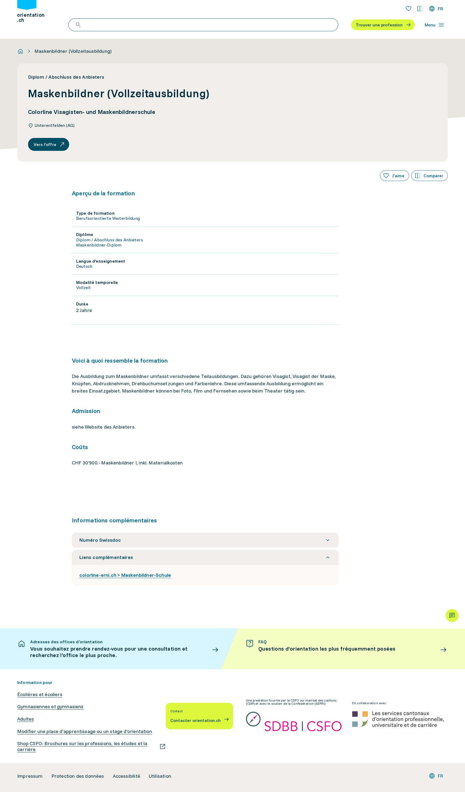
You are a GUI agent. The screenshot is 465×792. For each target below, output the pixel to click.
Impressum (30, 776)
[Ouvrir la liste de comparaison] (419, 8)
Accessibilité (126, 776)
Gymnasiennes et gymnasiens (50, 707)
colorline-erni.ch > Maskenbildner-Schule (125, 575)
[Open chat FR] (452, 615)
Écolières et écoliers (39, 694)
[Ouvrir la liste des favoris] (408, 8)
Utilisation (160, 776)
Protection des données (77, 776)
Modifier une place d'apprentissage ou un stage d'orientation (84, 731)
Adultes (25, 719)
